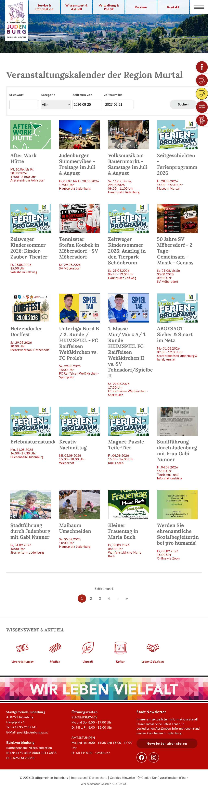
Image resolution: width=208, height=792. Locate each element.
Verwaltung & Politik (109, 7)
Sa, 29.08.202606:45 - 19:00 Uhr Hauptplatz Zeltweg (127, 258)
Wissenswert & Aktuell (76, 7)
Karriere (141, 7)
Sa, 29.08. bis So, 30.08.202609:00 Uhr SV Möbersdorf (175, 259)
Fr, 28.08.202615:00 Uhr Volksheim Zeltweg (29, 255)
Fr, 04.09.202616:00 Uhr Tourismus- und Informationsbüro (177, 459)
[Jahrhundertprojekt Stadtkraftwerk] (202, 94)
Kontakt (173, 7)
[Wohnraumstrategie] (202, 67)
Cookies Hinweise (122, 777)
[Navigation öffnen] (199, 7)
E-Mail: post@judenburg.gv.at (27, 732)
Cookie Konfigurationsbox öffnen (164, 777)
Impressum (79, 777)
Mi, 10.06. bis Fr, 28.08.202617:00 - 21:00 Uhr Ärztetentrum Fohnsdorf (27, 167)
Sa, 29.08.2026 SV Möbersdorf (79, 253)
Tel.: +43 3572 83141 (21, 727)
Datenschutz (98, 777)
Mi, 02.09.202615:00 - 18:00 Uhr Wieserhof (73, 452)
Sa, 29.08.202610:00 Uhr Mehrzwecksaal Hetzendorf (30, 338)
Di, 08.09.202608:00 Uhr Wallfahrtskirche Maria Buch (124, 540)
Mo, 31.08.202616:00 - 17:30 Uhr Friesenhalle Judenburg (32, 449)
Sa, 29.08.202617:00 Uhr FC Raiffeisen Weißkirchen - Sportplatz (130, 360)
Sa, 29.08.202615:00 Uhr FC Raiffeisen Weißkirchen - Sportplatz (79, 352)
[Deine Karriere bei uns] (202, 107)
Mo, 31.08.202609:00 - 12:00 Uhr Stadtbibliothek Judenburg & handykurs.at (177, 343)
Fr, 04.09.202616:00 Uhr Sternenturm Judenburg (30, 538)
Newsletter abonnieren (167, 743)
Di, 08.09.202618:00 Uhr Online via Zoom (178, 541)
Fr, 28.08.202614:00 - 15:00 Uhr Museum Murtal (177, 171)
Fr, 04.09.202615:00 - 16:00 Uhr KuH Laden (127, 452)
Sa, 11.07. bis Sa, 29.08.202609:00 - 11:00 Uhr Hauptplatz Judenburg (127, 173)
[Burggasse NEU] (202, 80)
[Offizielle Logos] (202, 120)
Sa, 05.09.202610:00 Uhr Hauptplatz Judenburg (75, 535)
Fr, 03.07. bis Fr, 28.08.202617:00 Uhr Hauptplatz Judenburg (79, 171)
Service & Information (44, 7)
